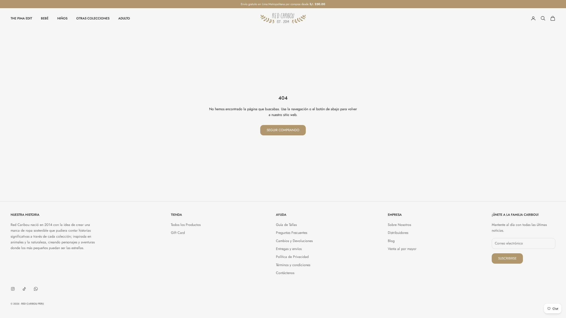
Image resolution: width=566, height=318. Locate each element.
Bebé (44, 18)
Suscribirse (507, 258)
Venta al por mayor (402, 248)
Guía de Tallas (286, 224)
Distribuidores (398, 232)
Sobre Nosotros (399, 224)
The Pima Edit (21, 18)
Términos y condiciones (293, 264)
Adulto (124, 18)
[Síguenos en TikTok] (24, 289)
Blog (391, 240)
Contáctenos (285, 272)
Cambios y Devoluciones (294, 240)
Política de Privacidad (292, 256)
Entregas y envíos (289, 248)
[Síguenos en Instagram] (13, 289)
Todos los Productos (186, 224)
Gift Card (178, 232)
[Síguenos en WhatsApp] (36, 289)
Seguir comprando (283, 130)
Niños (62, 18)
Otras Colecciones (92, 18)
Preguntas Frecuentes (291, 232)
